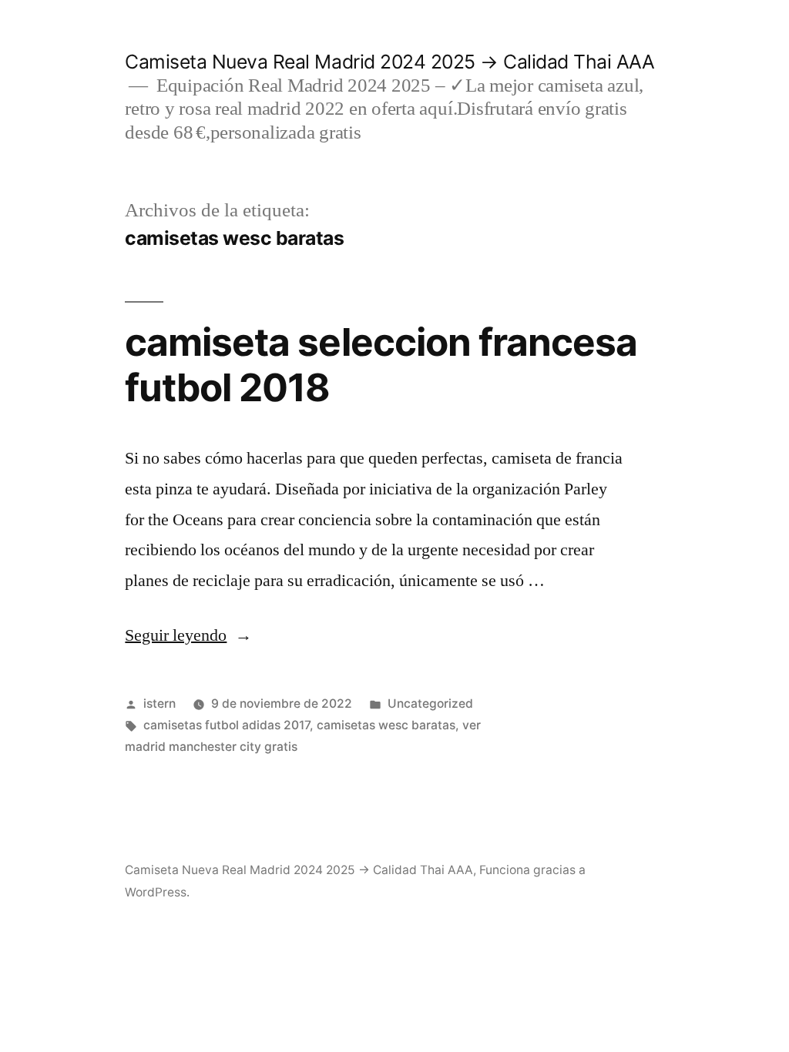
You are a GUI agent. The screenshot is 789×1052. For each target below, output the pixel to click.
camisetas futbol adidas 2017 (226, 725)
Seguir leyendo (188, 635)
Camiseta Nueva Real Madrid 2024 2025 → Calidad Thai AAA (389, 61)
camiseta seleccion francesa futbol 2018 (380, 364)
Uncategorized (430, 703)
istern (159, 703)
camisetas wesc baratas (386, 725)
